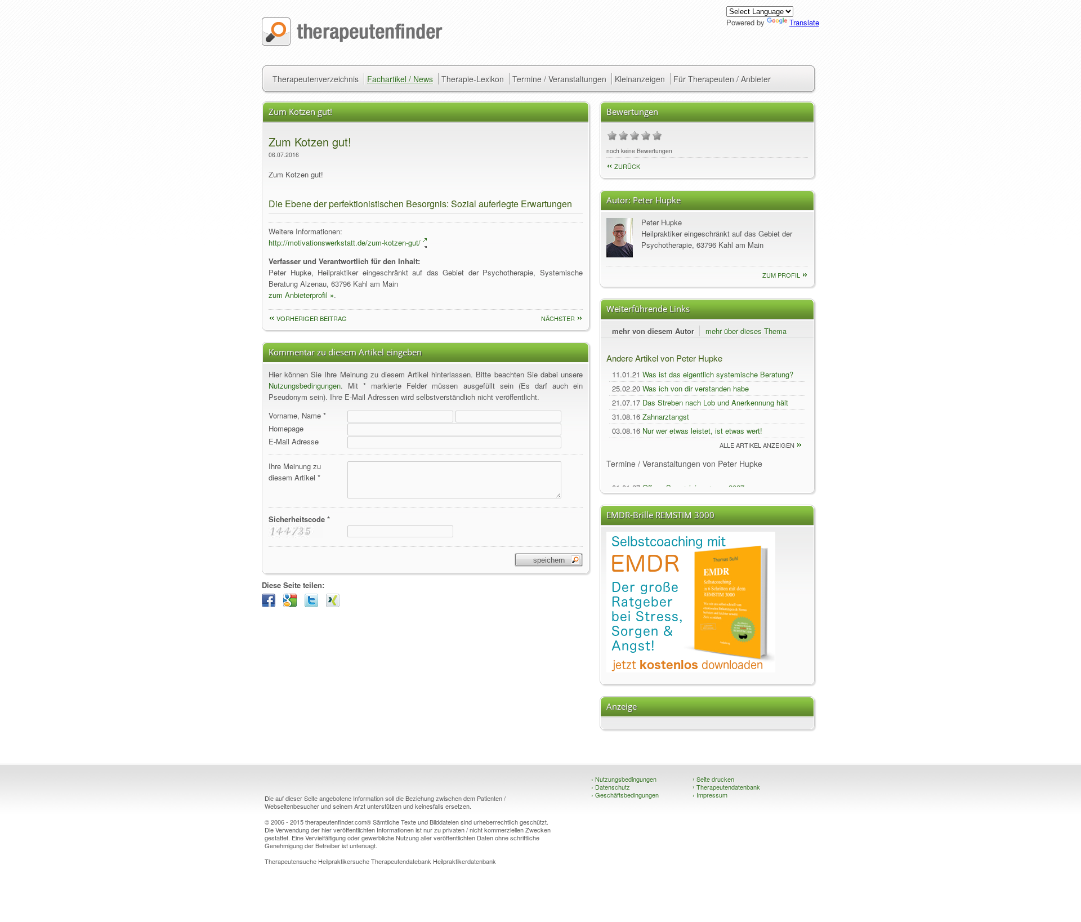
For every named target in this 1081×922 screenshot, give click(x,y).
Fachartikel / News (400, 78)
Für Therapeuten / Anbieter (722, 78)
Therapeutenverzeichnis (316, 78)
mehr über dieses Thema (746, 331)
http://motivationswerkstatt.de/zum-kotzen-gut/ (345, 242)
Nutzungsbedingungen (305, 385)
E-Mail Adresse (294, 441)
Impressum (710, 794)
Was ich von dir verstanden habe (695, 388)
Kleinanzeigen (640, 78)
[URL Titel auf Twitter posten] (314, 604)
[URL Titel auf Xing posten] (335, 604)
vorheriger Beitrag (311, 318)
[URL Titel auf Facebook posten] (271, 604)
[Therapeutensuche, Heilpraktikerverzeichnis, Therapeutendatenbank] (352, 42)
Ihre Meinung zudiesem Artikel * (295, 472)
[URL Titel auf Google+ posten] (292, 604)
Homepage (286, 428)
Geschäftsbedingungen (625, 794)
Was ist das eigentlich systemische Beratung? (717, 374)
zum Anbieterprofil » (301, 294)
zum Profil (781, 274)
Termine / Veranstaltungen (559, 78)
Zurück (627, 166)
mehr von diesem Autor (653, 331)
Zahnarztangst (665, 416)
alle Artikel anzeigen (757, 444)
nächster (558, 318)
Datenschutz (610, 786)
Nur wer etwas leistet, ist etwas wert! (702, 430)
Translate (804, 22)
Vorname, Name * (297, 415)
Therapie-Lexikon (472, 78)
